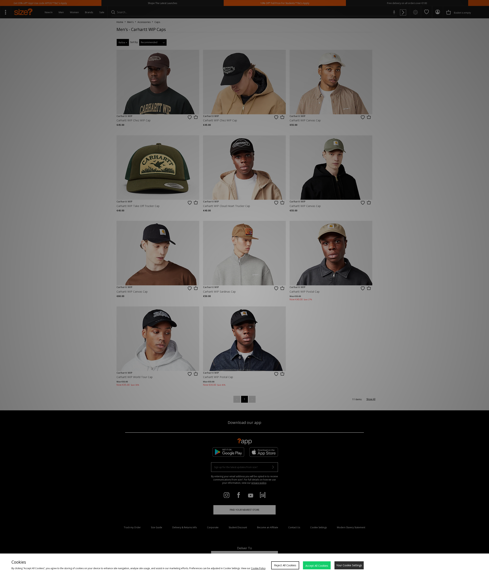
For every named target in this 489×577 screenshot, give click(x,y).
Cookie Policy (258, 568)
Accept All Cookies (316, 565)
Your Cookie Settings (349, 565)
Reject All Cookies (285, 565)
